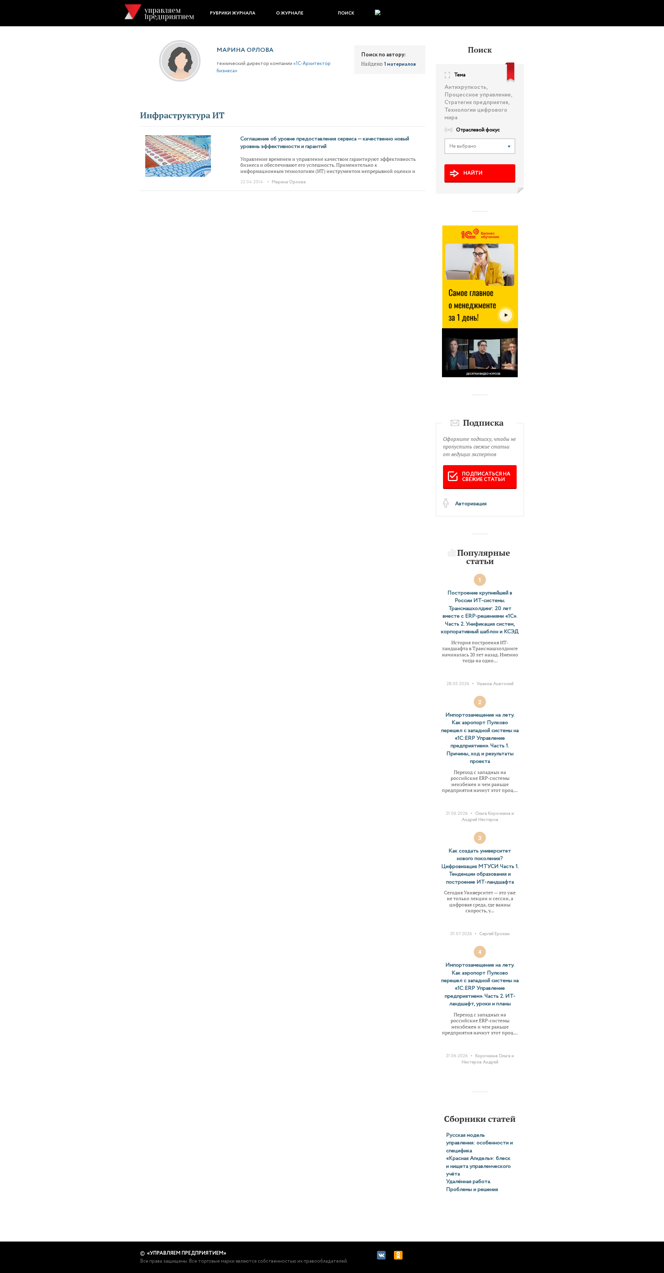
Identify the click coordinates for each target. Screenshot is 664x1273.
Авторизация (471, 504)
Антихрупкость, (466, 87)
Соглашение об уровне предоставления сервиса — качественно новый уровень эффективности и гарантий (324, 142)
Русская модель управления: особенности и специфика (479, 1143)
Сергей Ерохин (494, 934)
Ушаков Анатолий (495, 684)
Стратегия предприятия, (477, 103)
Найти (472, 173)
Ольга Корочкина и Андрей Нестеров (488, 816)
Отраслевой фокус (478, 130)
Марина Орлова (289, 182)
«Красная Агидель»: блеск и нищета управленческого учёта (478, 1166)
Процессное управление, (478, 95)
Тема (459, 75)
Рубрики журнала (232, 13)
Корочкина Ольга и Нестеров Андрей (488, 1059)
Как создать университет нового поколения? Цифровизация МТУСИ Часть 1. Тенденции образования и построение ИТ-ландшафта (480, 866)
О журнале (289, 13)
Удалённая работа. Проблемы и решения (472, 1185)
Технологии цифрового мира (475, 114)
